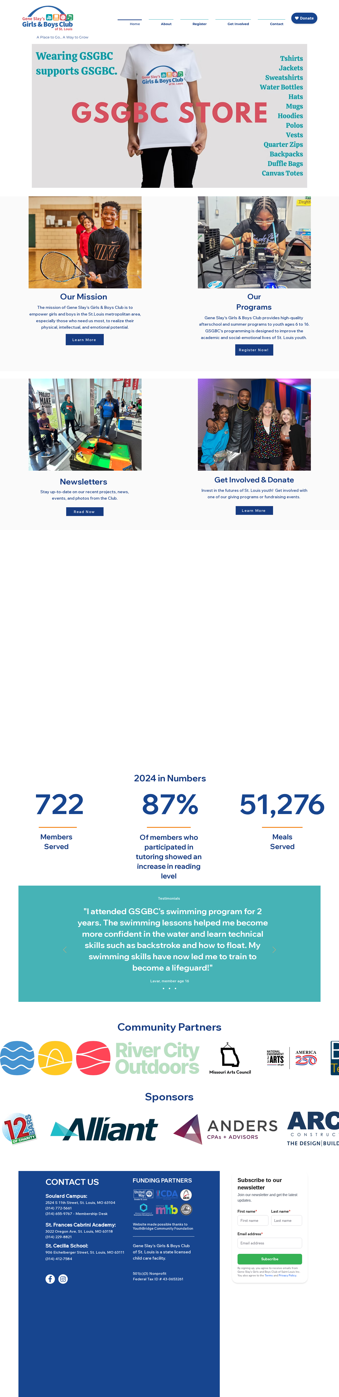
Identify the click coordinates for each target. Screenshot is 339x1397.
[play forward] (333, 1058)
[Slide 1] (163, 988)
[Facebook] (50, 1279)
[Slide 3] (175, 988)
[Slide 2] (169, 988)
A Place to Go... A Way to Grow (62, 37)
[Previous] (64, 950)
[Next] (274, 950)
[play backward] (6, 1058)
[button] (194, 21)
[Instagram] (63, 1279)
